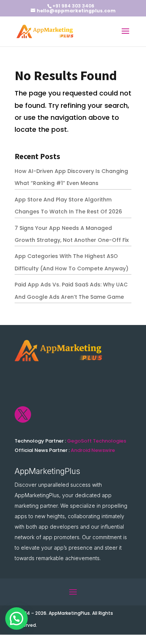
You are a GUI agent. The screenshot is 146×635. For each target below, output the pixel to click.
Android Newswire (93, 450)
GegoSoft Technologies (96, 440)
